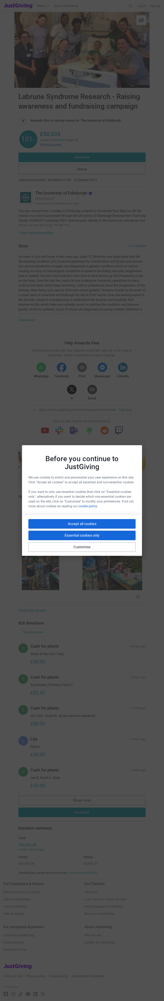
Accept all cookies (82, 524)
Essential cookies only (82, 535)
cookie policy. (88, 506)
